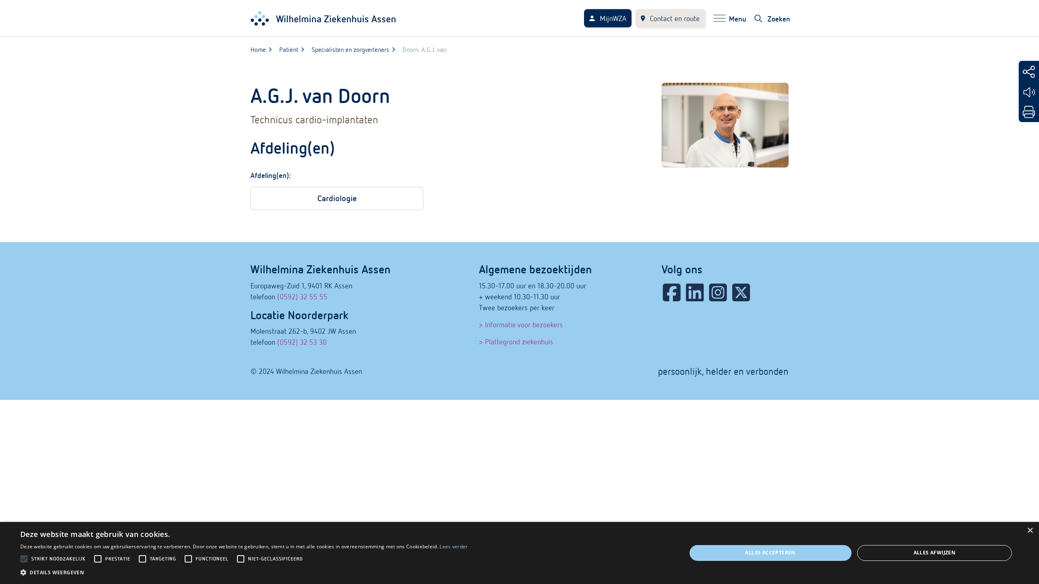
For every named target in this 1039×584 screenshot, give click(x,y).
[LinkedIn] (695, 292)
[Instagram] (718, 292)
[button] (244, 572)
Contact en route (675, 18)
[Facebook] (672, 292)
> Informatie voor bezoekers (521, 324)
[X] (741, 292)
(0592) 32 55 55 (302, 296)
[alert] (519, 553)
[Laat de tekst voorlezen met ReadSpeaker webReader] (1029, 92)
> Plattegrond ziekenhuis (516, 341)
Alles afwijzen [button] (935, 552)
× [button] (1030, 531)
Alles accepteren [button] (770, 552)
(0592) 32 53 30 (302, 342)
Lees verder (454, 546)
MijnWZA (613, 18)
